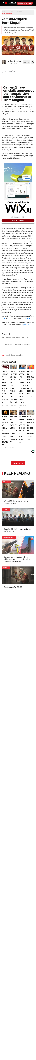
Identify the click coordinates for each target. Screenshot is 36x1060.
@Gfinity (26, 325)
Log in (4, 355)
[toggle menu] (3, 3)
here (3, 318)
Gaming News (7, 13)
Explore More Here (18, 220)
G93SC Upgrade (25, 3)
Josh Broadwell (16, 61)
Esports (19, 12)
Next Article (18, 463)
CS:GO (11, 12)
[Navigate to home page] (10, 3)
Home (4, 12)
